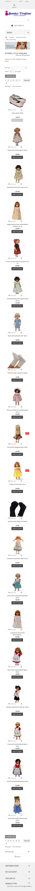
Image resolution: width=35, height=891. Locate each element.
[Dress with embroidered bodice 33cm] (17, 583)
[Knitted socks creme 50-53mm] (17, 360)
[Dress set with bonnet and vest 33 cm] (17, 249)
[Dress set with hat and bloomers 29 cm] (17, 397)
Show (6, 71)
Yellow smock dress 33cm (17, 484)
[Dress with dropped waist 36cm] (17, 434)
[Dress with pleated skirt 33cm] (17, 323)
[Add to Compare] (21, 110)
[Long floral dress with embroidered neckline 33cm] (17, 620)
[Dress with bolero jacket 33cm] (17, 137)
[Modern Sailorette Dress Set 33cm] (17, 694)
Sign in (27, 1)
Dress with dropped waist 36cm (17, 447)
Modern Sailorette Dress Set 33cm (17, 707)
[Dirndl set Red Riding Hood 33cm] (17, 768)
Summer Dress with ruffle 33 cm (17, 558)
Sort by (7, 68)
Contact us (8, 1)
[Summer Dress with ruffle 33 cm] (17, 546)
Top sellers (9, 852)
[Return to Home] (6, 37)
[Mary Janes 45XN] (17, 100)
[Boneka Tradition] (18, 13)
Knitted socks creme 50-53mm (17, 373)
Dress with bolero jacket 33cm (17, 150)
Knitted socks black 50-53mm (17, 521)
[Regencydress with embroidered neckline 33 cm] (17, 211)
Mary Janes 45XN (17, 113)
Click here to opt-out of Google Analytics (19, 886)
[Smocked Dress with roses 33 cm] (17, 174)
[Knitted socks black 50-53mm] (17, 508)
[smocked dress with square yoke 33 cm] (17, 286)
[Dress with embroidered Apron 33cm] (17, 731)
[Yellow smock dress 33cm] (17, 471)
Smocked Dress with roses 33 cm (17, 187)
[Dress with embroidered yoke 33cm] (17, 805)
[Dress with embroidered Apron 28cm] (17, 657)
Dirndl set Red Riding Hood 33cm (17, 781)
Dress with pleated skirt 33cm (17, 336)
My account (11, 872)
